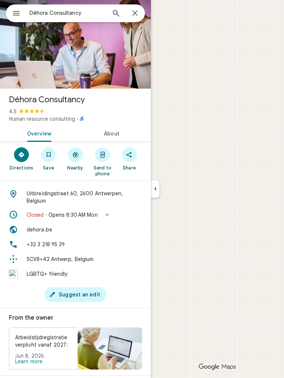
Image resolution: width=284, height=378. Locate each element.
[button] (75, 214)
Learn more (29, 361)
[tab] (37, 133)
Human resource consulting (42, 119)
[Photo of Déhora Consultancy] (75, 44)
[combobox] (68, 12)
